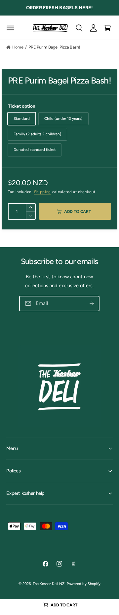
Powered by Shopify (83, 583)
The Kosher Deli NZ (48, 583)
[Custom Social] (73, 564)
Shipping (42, 191)
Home (17, 47)
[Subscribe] (92, 303)
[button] (10, 28)
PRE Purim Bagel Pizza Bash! (54, 47)
